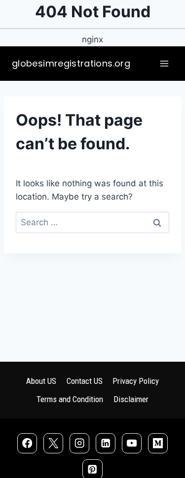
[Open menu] (164, 63)
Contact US (85, 381)
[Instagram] (80, 443)
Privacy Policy (135, 381)
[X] (53, 443)
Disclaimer (130, 399)
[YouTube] (132, 443)
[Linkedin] (106, 443)
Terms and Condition (70, 399)
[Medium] (158, 443)
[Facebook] (27, 443)
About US (41, 381)
